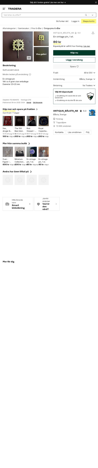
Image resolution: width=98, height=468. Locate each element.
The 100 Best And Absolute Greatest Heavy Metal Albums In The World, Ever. (19, 129)
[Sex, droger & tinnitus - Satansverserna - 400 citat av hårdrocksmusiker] (8, 121)
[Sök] (86, 15)
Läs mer (86, 46)
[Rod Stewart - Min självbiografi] (32, 121)
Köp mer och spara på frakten (19, 109)
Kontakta (59, 132)
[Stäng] (96, 2)
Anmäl (29, 102)
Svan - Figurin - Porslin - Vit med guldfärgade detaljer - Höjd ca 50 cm (8, 160)
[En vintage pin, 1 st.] (32, 152)
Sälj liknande (37, 102)
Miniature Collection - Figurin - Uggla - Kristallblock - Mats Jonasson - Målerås (20, 160)
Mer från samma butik (16, 143)
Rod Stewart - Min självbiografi (32, 129)
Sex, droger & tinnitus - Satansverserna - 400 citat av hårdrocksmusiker (8, 129)
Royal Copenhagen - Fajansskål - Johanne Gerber (44, 129)
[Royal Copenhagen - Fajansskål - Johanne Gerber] (44, 121)
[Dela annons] (93, 32)
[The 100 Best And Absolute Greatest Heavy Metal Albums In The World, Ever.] (20, 121)
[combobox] (45, 15)
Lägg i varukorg (74, 60)
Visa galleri (41, 54)
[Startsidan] (14, 8)
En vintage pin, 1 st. (31, 160)
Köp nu (74, 52)
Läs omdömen (74, 132)
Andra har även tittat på (17, 171)
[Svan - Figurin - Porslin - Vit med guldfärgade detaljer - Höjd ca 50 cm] (8, 152)
